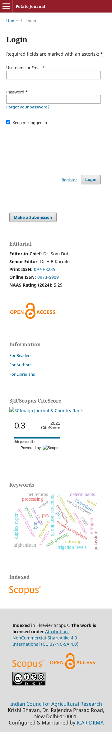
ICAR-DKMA (90, 722)
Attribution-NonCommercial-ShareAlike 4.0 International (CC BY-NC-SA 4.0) (45, 638)
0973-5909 (48, 277)
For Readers (20, 355)
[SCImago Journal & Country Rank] (46, 411)
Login (90, 179)
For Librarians (22, 374)
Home (12, 20)
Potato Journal (30, 6)
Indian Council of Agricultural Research (56, 703)
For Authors (20, 365)
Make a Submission (33, 217)
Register (69, 180)
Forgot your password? (28, 107)
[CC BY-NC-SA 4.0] (28, 684)
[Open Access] (72, 669)
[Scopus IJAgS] (25, 595)
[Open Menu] (6, 6)
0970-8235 (44, 269)
